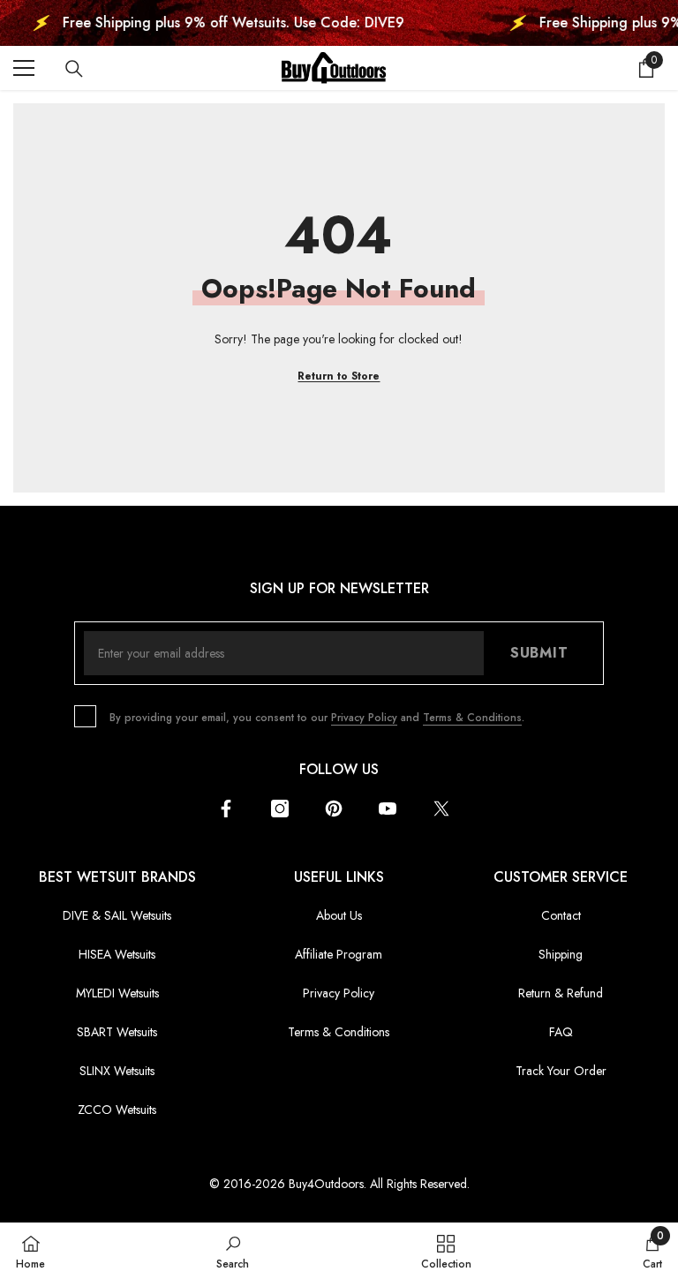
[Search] (74, 68)
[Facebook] (226, 808)
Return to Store (339, 376)
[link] (233, 1250)
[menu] (23, 68)
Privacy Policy (364, 718)
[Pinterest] (333, 808)
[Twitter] (441, 808)
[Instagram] (280, 808)
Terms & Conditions (472, 718)
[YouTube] (387, 808)
